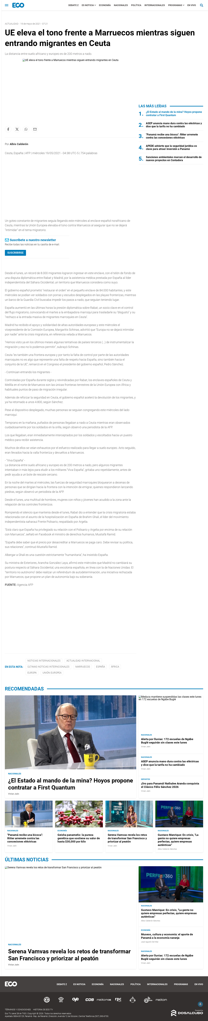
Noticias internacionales (43, 660)
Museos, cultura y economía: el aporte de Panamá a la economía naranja (167, 936)
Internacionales (154, 5)
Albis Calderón (19, 144)
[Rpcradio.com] (118, 1002)
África (115, 666)
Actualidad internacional (83, 660)
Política (136, 5)
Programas (175, 5)
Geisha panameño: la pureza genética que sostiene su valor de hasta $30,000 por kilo (79, 838)
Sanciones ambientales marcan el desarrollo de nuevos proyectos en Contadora (174, 159)
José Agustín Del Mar (149, 942)
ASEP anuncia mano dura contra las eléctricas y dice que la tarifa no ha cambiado (174, 125)
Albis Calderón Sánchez (167, 849)
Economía (105, 5)
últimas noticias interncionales (48, 666)
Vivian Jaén (13, 794)
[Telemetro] (47, 1002)
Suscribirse (15, 252)
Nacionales (121, 5)
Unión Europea (52, 672)
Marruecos (82, 666)
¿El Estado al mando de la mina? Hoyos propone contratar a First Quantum (174, 113)
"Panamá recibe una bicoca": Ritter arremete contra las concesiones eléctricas (172, 136)
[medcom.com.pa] (161, 1002)
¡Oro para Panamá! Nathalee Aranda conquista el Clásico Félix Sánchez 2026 (170, 785)
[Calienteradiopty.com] (132, 1002)
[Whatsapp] (26, 129)
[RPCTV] (61, 1002)
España (100, 666)
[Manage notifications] (200, 1004)
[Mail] (35, 129)
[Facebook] (8, 129)
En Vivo (191, 5)
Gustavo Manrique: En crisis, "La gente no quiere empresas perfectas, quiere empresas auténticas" (178, 839)
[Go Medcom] (104, 1002)
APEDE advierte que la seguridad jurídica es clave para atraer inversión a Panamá (171, 147)
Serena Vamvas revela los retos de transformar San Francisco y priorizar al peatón (127, 838)
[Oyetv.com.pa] (75, 1002)
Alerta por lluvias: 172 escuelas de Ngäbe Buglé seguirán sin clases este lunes (167, 740)
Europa (32, 672)
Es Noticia (88, 5)
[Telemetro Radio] (147, 1002)
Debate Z (73, 5)
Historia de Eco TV (43, 1009)
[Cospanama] (90, 1002)
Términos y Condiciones (18, 1009)
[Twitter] (17, 129)
